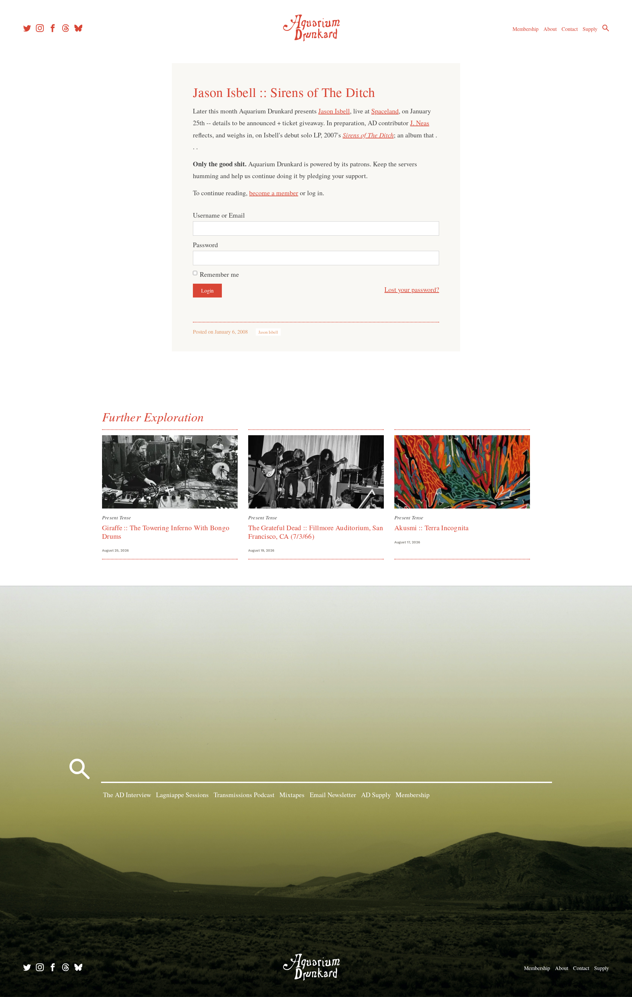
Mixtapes (291, 794)
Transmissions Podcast (244, 794)
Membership (526, 28)
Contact (570, 28)
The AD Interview (127, 794)
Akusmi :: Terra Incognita (431, 527)
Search (605, 28)
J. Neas (419, 122)
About (550, 28)
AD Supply (376, 794)
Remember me (219, 274)
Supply (590, 28)
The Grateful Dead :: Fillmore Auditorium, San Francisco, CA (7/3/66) (315, 531)
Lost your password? (411, 289)
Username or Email (219, 215)
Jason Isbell (334, 111)
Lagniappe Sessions (182, 794)
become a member (273, 192)
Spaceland (385, 111)
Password (205, 244)
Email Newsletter (333, 794)
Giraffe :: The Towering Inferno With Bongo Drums (165, 531)
